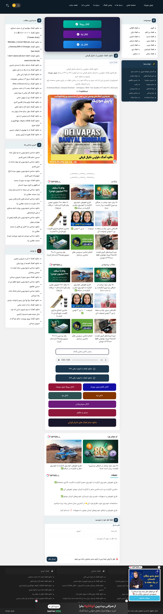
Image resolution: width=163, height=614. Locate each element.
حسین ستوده (149, 80)
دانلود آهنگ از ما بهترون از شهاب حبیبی (24, 130)
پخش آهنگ (107, 5)
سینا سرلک (134, 97)
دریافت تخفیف (144, 598)
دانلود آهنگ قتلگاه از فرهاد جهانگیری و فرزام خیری (25, 123)
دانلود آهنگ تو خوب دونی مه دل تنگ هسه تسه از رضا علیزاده (83, 598)
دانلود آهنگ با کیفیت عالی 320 (80, 369)
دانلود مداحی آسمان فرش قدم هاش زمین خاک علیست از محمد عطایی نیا (24, 201)
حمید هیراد (150, 84)
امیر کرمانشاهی (149, 76)
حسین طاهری (133, 80)
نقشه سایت (73, 5)
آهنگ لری (135, 49)
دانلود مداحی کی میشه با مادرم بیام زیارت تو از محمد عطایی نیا (24, 192)
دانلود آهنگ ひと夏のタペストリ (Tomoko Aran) (26, 35)
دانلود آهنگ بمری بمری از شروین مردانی (24, 277)
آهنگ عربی (150, 45)
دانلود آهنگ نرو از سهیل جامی (28, 97)
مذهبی (135, 54)
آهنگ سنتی (150, 41)
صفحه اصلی (131, 5)
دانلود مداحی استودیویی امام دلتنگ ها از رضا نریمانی (24, 293)
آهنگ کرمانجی (149, 49)
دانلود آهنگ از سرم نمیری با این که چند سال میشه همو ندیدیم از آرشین (25, 312)
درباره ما (96, 5)
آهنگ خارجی (134, 36)
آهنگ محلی (150, 54)
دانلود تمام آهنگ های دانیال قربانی (82, 422)
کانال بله (84, 44)
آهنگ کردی (134, 45)
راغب (136, 84)
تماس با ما (86, 5)
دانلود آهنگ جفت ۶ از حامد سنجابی (25, 88)
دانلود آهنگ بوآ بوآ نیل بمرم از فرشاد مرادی (23, 300)
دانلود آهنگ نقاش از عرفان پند (42, 594)
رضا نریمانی (134, 89)
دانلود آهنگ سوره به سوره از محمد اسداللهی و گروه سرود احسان (27, 182)
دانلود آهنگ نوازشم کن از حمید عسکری (25, 28)
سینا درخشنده (149, 97)
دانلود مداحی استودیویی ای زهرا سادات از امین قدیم (24, 164)
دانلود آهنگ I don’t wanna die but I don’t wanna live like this (24, 58)
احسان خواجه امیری (147, 71)
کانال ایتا (84, 34)
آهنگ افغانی (134, 28)
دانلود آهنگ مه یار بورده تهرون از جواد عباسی (88, 581)
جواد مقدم (134, 76)
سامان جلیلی (133, 93)
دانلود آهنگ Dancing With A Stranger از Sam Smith (24, 49)
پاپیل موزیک (148, 5)
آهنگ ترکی (134, 32)
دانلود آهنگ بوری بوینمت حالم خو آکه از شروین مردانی (25, 321)
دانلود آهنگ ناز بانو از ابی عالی (28, 74)
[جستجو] (7, 5)
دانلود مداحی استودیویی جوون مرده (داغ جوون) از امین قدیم (24, 173)
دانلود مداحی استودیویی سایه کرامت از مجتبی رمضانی (25, 270)
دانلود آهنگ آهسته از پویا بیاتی (27, 263)
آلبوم (152, 28)
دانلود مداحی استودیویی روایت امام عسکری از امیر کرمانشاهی (23, 210)
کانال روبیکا (84, 24)
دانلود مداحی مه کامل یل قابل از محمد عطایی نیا (24, 229)
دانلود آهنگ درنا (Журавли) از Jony (25, 84)
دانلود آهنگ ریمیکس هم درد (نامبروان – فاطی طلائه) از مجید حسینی (83, 587)
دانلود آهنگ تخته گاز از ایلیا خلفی (27, 107)
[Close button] (126, 601)
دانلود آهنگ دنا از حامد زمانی (28, 305)
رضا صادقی (150, 89)
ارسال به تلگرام (82, 412)
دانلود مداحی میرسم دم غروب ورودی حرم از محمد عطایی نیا (23, 238)
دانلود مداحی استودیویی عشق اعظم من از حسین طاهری (24, 284)
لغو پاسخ (116, 525)
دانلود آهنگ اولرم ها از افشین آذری (26, 102)
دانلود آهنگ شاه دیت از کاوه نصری (40, 590)
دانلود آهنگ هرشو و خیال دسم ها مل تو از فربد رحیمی (34, 598)
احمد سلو (134, 71)
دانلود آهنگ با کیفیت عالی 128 (80, 378)
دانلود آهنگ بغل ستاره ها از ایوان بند (25, 111)
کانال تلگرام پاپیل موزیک (99, 387)
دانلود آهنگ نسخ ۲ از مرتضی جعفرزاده (25, 79)
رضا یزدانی (150, 93)
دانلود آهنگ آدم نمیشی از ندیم (28, 116)
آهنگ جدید (150, 36)
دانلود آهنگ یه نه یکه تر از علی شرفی (25, 70)
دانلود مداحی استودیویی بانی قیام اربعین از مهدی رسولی (23, 219)
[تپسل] (36, 601)
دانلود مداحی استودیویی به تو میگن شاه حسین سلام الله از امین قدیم (24, 155)
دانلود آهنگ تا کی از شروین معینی (26, 258)
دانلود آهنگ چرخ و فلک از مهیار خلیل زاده (90, 594)
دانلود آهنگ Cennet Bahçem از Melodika (23, 42)
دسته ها (120, 5)
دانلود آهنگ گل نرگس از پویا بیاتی (26, 93)
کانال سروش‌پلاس (82, 404)
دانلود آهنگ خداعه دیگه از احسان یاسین (24, 65)
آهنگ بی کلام (149, 32)
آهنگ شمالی (134, 41)
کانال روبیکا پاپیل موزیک (65, 387)
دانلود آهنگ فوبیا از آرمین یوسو (27, 134)
